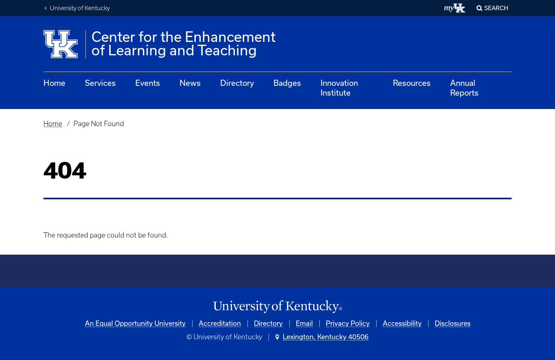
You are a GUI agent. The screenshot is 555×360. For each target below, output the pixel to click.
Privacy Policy (348, 323)
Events (147, 83)
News (190, 83)
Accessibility (402, 323)
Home (54, 83)
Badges (287, 83)
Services (100, 83)
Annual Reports (464, 88)
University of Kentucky (80, 8)
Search (496, 8)
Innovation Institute (339, 88)
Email (304, 323)
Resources (412, 83)
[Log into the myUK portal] (455, 8)
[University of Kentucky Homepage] (277, 307)
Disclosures (452, 323)
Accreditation (220, 323)
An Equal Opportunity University (135, 323)
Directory (237, 83)
